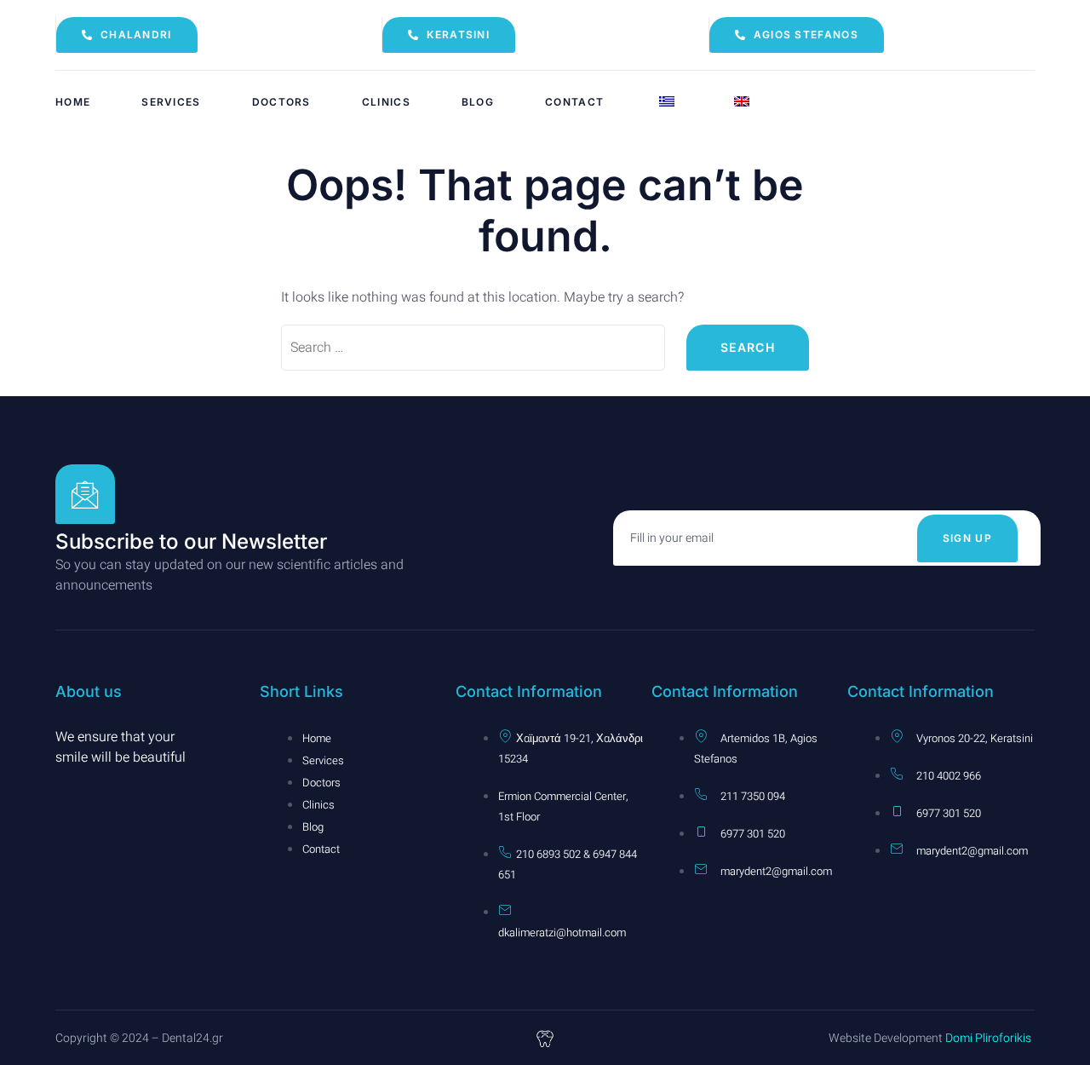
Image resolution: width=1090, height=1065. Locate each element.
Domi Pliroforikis (987, 1038)
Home (72, 101)
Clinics (386, 101)
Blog (478, 101)
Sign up (967, 538)
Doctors (281, 101)
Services (170, 101)
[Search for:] (473, 348)
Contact (574, 101)
